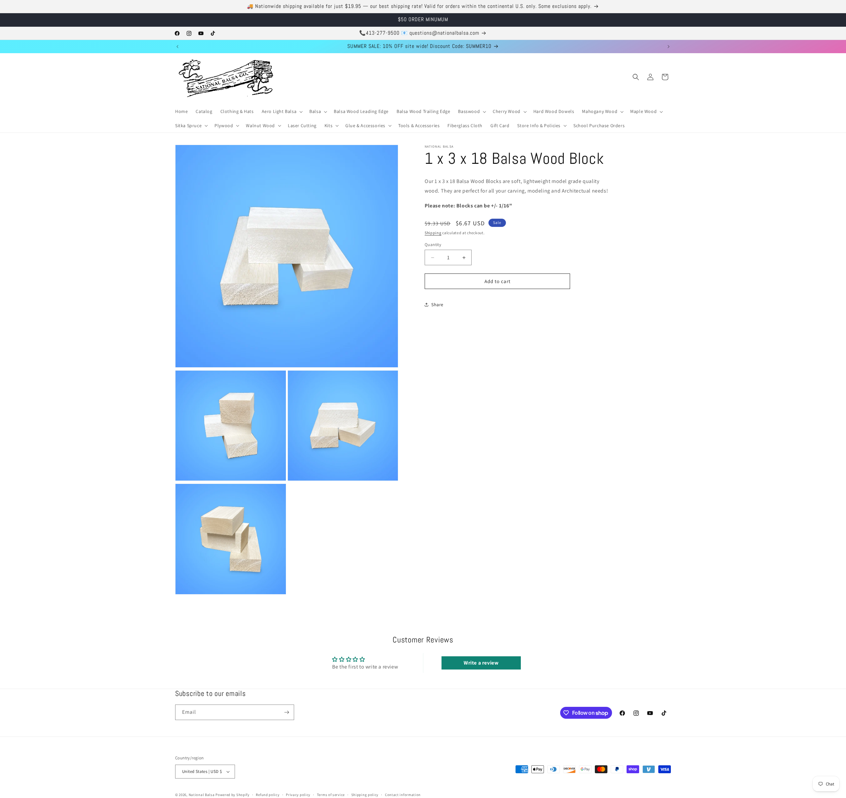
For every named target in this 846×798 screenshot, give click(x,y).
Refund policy (267, 794)
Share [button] (437, 305)
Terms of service (331, 794)
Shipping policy (365, 794)
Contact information (403, 794)
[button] (282, 111)
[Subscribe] (286, 712)
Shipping (433, 232)
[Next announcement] (668, 46)
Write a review (481, 662)
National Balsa (202, 794)
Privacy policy (298, 794)
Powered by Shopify (232, 794)
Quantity (433, 244)
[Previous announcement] (177, 46)
